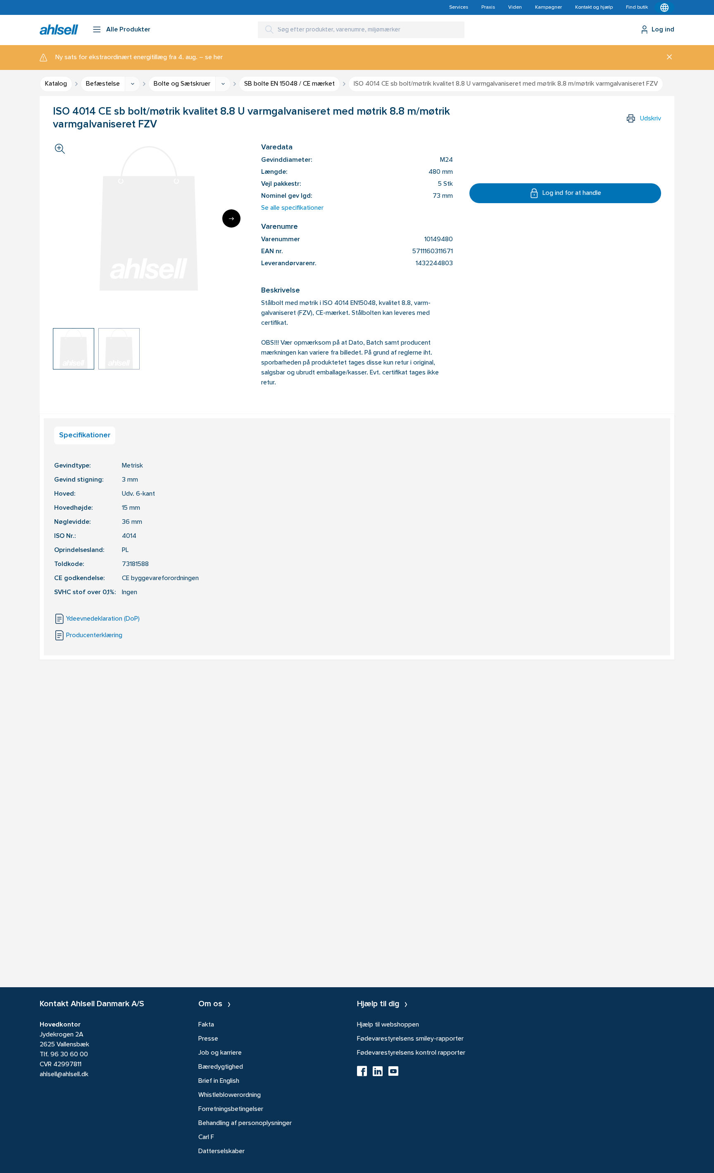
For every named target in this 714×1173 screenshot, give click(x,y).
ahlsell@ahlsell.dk (64, 1074)
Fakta (206, 1025)
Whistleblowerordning (229, 1095)
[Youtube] (393, 1074)
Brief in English (218, 1081)
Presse (208, 1039)
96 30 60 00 (69, 1055)
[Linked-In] (378, 1074)
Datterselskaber (221, 1151)
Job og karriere (220, 1053)
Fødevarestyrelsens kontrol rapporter (411, 1053)
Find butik (637, 7)
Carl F (206, 1137)
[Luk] (666, 57)
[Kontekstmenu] (664, 7)
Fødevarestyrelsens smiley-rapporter (410, 1039)
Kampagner (548, 7)
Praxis (488, 7)
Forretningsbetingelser (230, 1109)
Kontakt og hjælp (594, 7)
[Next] (231, 218)
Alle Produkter (128, 30)
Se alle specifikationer (292, 208)
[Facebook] (362, 1074)
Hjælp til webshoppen (388, 1025)
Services (458, 7)
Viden (515, 7)
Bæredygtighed (220, 1067)
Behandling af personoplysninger (245, 1123)
